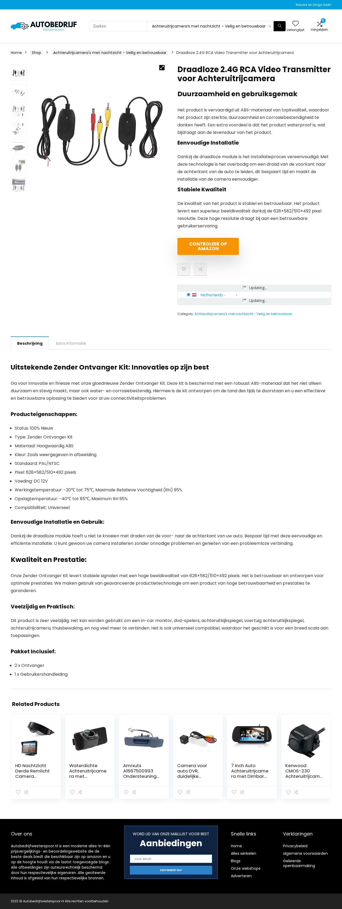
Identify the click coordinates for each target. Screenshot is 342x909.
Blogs (235, 861)
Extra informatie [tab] (71, 343)
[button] (162, 67)
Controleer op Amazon (208, 246)
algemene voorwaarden (305, 853)
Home (16, 52)
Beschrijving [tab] (29, 343)
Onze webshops (246, 868)
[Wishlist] (295, 24)
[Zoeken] (280, 26)
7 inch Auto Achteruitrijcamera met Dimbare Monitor (250, 773)
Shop (36, 52)
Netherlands (211, 294)
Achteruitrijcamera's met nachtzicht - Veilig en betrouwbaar (109, 52)
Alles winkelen (243, 853)
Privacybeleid (295, 846)
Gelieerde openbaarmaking (299, 863)
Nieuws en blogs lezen (313, 4)
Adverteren (241, 876)
